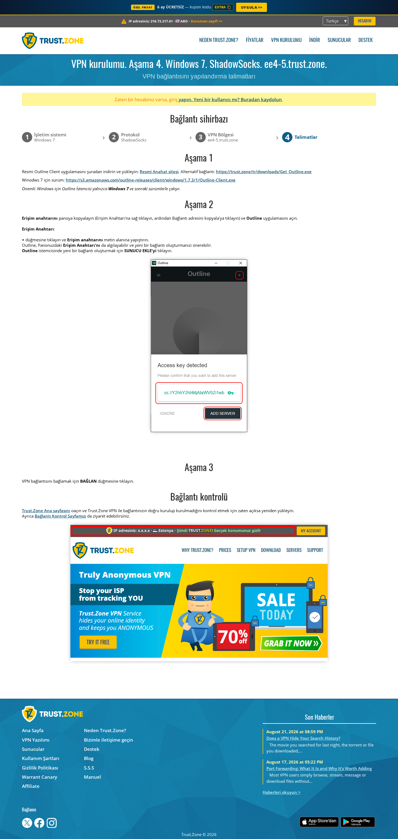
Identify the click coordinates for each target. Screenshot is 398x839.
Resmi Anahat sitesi (159, 171)
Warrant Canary (39, 777)
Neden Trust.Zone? (218, 40)
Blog (88, 758)
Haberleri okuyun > (282, 792)
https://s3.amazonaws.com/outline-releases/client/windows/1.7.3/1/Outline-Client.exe (151, 180)
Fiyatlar (254, 40)
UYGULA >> (251, 7)
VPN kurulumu (286, 40)
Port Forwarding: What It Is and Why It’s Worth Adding (319, 768)
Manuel (92, 777)
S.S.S (89, 768)
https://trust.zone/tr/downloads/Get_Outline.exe (264, 171)
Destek (365, 40)
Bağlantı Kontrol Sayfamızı (60, 516)
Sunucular (339, 40)
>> (206, 21)
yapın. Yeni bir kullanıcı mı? (209, 99)
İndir (314, 40)
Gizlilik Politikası (40, 768)
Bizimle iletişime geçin (108, 740)
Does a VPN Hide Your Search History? (303, 738)
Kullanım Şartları (40, 758)
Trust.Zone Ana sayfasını (46, 510)
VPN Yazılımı (36, 740)
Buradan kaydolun (261, 99)
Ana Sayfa (33, 730)
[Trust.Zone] (52, 40)
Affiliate (31, 786)
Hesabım (364, 21)
